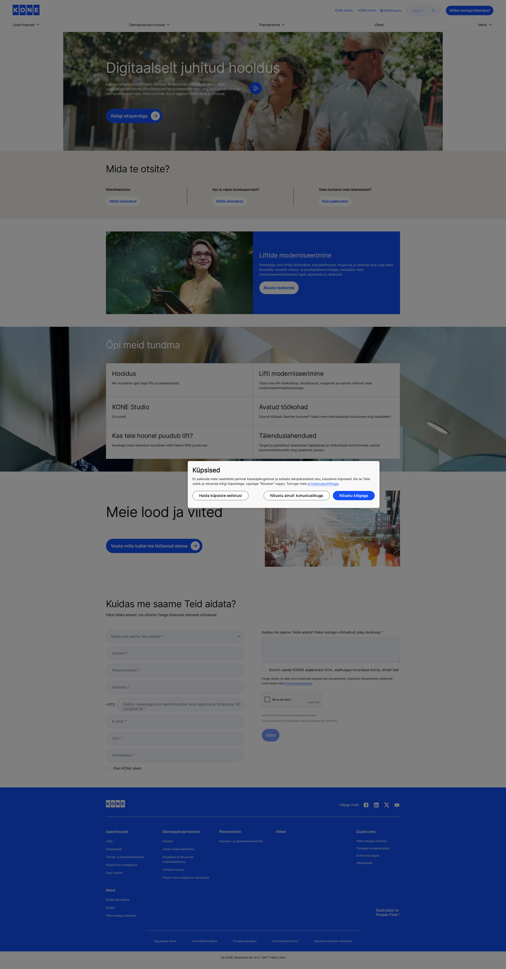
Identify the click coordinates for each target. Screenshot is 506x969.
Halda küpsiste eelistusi (220, 495)
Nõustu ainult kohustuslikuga (296, 495)
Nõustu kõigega (353, 495)
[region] (284, 484)
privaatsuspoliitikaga (323, 484)
